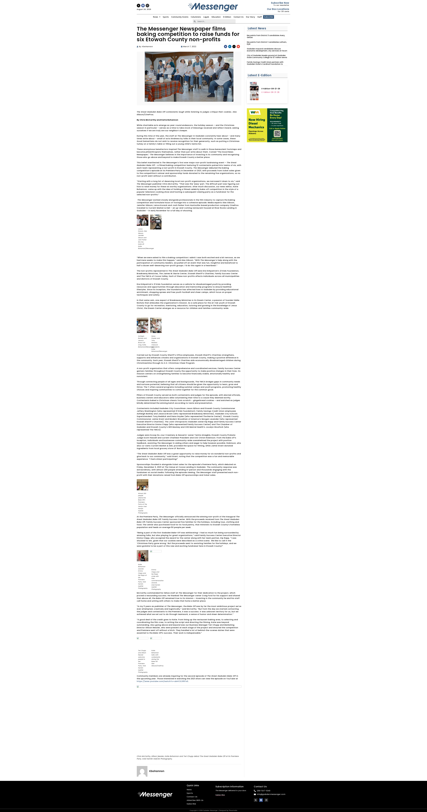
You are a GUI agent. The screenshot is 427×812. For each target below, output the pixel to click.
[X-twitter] (138, 5)
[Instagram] (147, 5)
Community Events (179, 17)
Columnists (196, 17)
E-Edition (227, 17)
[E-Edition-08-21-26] (254, 91)
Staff (259, 17)
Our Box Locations (278, 9)
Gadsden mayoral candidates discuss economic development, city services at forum (267, 50)
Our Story (250, 17)
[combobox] (214, 21)
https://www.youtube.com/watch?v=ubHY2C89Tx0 (162, 681)
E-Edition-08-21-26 (271, 88)
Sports (166, 17)
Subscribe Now (280, 2)
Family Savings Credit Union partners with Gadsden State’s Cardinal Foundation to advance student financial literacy (265, 64)
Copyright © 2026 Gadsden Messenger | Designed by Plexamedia (213, 810)
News (155, 17)
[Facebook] (143, 5)
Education (216, 17)
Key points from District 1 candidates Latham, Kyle (267, 43)
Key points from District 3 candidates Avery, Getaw (266, 36)
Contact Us (239, 17)
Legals (206, 17)
